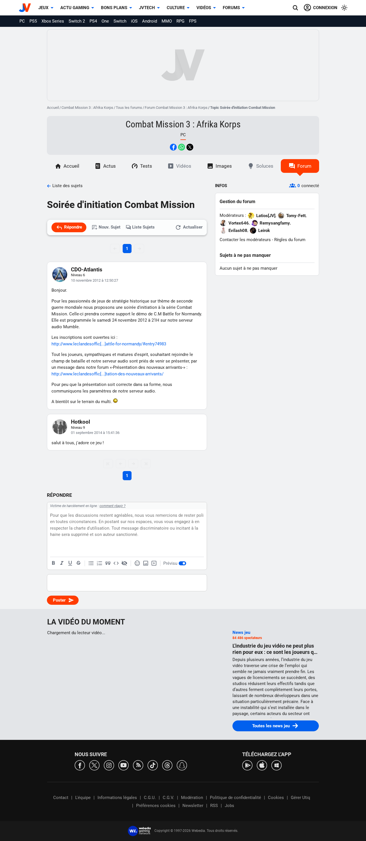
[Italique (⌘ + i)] (61, 563)
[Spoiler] (124, 563)
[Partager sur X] (189, 147)
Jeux (43, 7)
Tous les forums (129, 107)
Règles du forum (289, 239)
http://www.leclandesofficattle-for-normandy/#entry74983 (108, 344)
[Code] (116, 563)
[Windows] (276, 764)
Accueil (53, 107)
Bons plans (114, 7)
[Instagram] (109, 764)
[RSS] (138, 764)
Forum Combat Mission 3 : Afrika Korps (176, 107)
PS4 (93, 21)
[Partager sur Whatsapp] (181, 147)
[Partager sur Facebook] (173, 147)
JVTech (147, 7)
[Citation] (107, 563)
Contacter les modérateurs (245, 239)
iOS (134, 21)
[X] (94, 764)
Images (224, 166)
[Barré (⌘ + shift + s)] (78, 563)
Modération (192, 797)
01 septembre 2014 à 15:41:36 (95, 432)
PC (22, 21)
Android (149, 21)
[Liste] (91, 563)
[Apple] (262, 764)
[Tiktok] (153, 764)
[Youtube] (123, 764)
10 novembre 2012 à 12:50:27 (94, 280)
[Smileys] (137, 563)
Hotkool (80, 422)
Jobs (229, 805)
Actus (109, 166)
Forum (304, 166)
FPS (192, 21)
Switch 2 (77, 21)
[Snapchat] (182, 764)
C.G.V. (168, 797)
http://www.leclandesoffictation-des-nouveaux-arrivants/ (107, 374)
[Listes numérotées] (99, 563)
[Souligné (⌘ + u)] (70, 563)
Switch (120, 21)
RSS (214, 805)
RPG (180, 21)
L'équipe (83, 797)
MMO (167, 21)
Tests (146, 166)
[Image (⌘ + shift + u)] (145, 563)
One (105, 21)
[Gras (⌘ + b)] (53, 563)
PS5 (33, 21)
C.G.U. (150, 797)
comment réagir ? (113, 506)
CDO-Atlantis (86, 269)
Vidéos (203, 7)
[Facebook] (80, 764)
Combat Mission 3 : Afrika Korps (87, 107)
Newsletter (192, 805)
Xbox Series (52, 21)
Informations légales (117, 797)
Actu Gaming (74, 7)
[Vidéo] (153, 563)
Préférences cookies (156, 805)
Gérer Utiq (300, 797)
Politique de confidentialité (235, 797)
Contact (60, 797)
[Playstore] (247, 764)
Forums (231, 7)
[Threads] (167, 764)
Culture (176, 7)
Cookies (276, 797)
